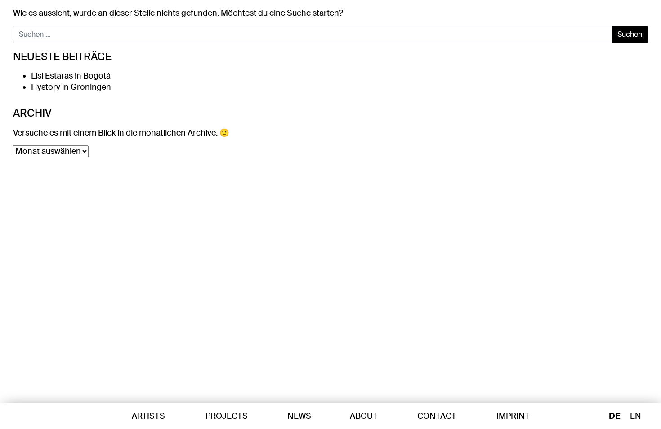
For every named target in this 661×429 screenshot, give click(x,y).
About (364, 416)
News (299, 416)
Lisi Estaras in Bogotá (71, 76)
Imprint (513, 416)
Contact (436, 416)
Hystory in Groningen (71, 87)
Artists (148, 416)
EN (635, 416)
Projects (226, 416)
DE (614, 416)
